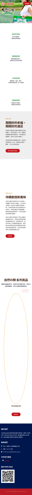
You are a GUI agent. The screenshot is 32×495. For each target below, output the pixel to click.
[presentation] (23, 290)
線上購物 (27, 3)
